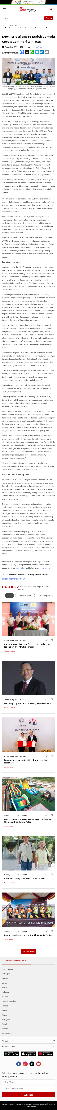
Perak (4, 1010)
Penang (5, 978)
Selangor (6, 973)
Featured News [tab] (25, 595)
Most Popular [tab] (45, 595)
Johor (4, 983)
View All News (28, 951)
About (5, 1040)
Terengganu (7, 1033)
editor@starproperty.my (13, 578)
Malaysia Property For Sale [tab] (17, 960)
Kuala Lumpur (7, 969)
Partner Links (8, 1046)
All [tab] (9, 595)
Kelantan (5, 992)
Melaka (5, 996)
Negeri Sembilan (9, 1001)
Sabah (4, 1024)
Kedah (4, 987)
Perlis (4, 1015)
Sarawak (5, 1028)
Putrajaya (6, 1019)
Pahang (5, 1006)
